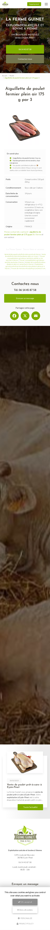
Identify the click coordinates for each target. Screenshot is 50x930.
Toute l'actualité (30, 807)
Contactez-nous (25, 59)
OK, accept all (26, 902)
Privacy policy (26, 924)
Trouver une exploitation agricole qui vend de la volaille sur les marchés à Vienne (25, 258)
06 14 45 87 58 (25, 49)
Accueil (4, 76)
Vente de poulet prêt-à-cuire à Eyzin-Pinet (24, 786)
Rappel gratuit (34, 4)
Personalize (26, 918)
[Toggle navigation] (46, 4)
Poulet (12, 76)
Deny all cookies (26, 910)
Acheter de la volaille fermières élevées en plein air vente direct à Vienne (26, 263)
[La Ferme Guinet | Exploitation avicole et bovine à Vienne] (5, 4)
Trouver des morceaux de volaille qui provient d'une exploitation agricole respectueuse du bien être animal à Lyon (24, 269)
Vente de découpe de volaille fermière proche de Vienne (22, 254)
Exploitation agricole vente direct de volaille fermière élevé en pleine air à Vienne (25, 266)
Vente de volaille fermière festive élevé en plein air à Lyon (25, 255)
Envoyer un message (25, 298)
